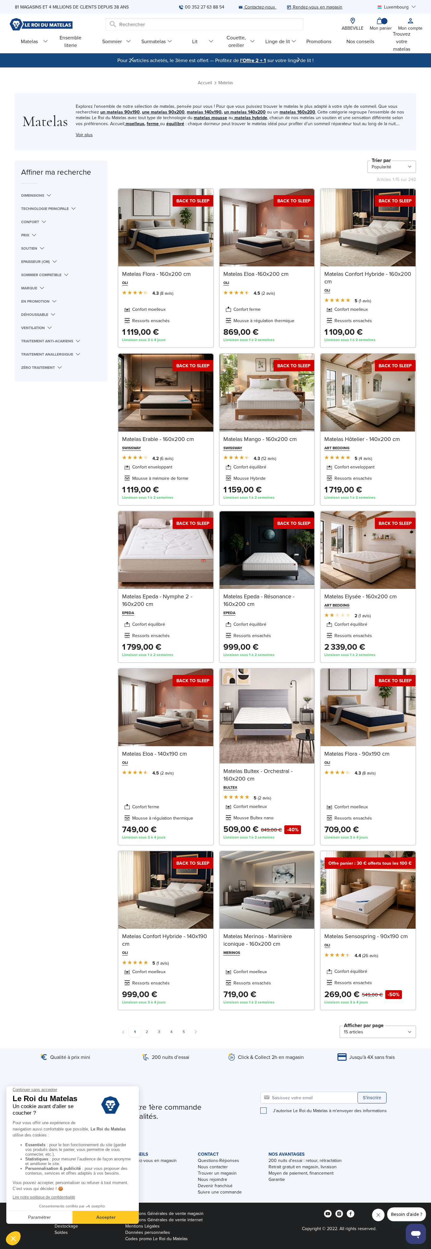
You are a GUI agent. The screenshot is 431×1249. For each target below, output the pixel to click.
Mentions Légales (142, 1226)
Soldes (61, 1232)
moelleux (135, 123)
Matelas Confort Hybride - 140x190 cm (164, 940)
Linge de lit (277, 41)
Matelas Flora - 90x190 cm (357, 754)
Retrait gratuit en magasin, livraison (303, 1167)
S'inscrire (372, 1097)
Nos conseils (360, 41)
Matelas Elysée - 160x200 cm (360, 596)
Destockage (66, 1226)
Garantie (277, 1179)
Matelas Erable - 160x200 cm (158, 439)
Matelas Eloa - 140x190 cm (154, 754)
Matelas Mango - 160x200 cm (260, 439)
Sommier (112, 41)
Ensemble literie (70, 41)
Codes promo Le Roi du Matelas (156, 1238)
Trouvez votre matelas (401, 41)
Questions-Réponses (218, 1160)
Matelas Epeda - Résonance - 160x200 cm (258, 600)
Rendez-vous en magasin (152, 1160)
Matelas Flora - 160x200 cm (156, 274)
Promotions (318, 41)
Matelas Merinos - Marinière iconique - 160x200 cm (257, 940)
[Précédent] (132, 59)
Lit (195, 41)
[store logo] (41, 24)
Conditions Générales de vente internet (164, 1220)
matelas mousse (210, 117)
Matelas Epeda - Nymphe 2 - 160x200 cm (157, 600)
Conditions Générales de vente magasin (164, 1213)
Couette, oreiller (236, 41)
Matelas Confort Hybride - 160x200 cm (367, 277)
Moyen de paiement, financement (301, 1173)
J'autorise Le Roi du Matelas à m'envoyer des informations (330, 1110)
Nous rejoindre (212, 1179)
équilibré (175, 123)
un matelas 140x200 (245, 112)
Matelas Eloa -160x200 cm (256, 274)
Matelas (29, 41)
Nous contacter (213, 1167)
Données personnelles (147, 1232)
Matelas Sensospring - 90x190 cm (366, 936)
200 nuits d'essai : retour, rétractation (305, 1160)
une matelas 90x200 (163, 112)
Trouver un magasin (217, 1173)
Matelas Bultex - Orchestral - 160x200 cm (257, 774)
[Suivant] (298, 59)
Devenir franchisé (215, 1185)
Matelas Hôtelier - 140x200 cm (362, 439)
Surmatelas (153, 41)
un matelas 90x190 (120, 112)
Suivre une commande (220, 1192)
